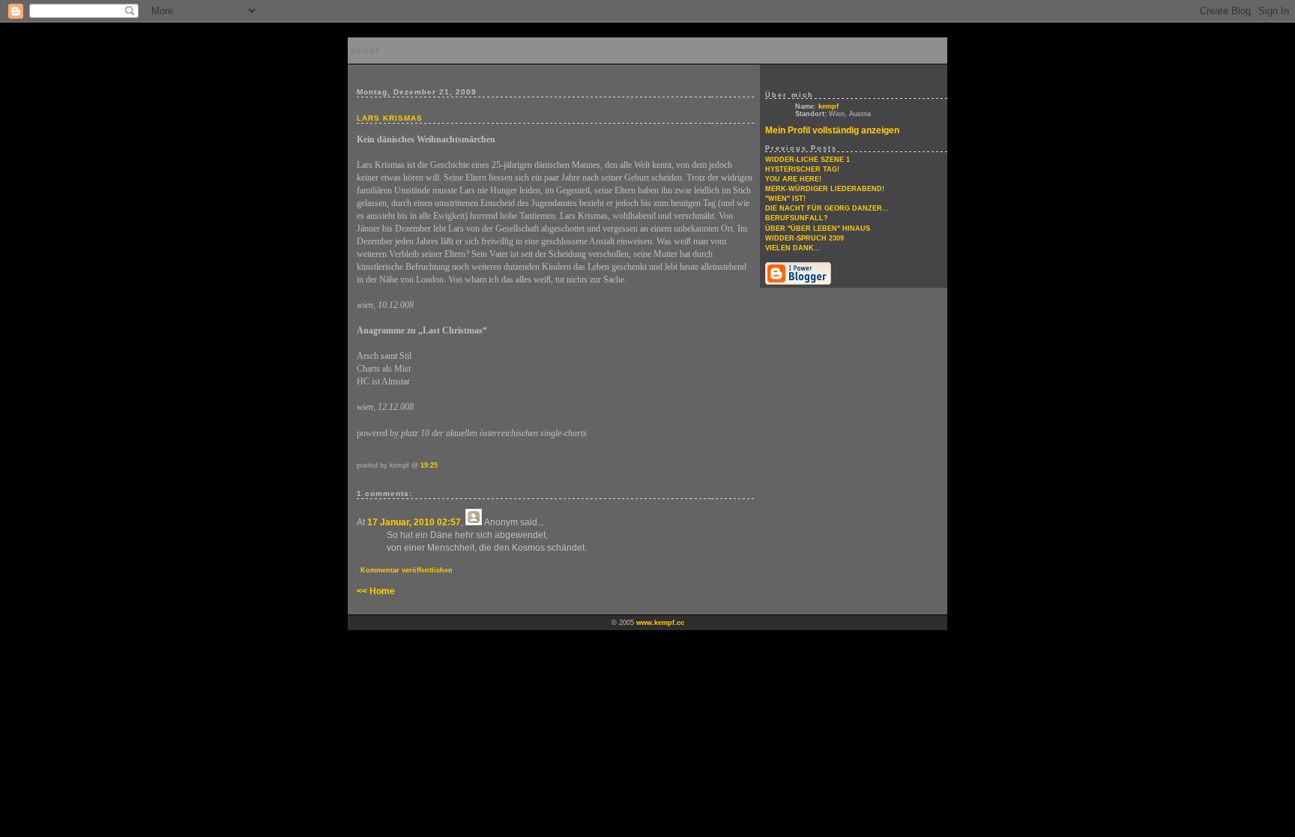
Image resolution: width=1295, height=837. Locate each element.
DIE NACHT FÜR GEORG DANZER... (827, 208)
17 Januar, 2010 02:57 (414, 522)
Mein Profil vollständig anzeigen (832, 130)
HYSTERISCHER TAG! (802, 169)
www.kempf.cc (660, 622)
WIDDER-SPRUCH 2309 (804, 238)
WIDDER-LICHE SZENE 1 (807, 159)
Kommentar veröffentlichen (406, 570)
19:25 (429, 465)
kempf (365, 50)
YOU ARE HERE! (793, 179)
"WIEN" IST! (785, 198)
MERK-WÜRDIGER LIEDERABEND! (824, 189)
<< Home (376, 591)
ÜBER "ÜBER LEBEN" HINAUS (817, 228)
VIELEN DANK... (793, 248)
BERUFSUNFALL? (796, 218)
